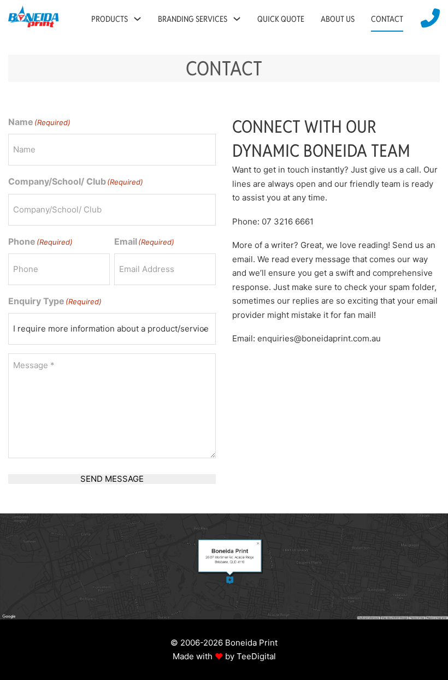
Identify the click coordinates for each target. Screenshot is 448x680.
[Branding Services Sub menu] (237, 18)
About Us (338, 19)
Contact (387, 19)
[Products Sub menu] (137, 18)
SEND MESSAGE (112, 478)
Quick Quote (280, 19)
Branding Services (192, 19)
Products (109, 19)
